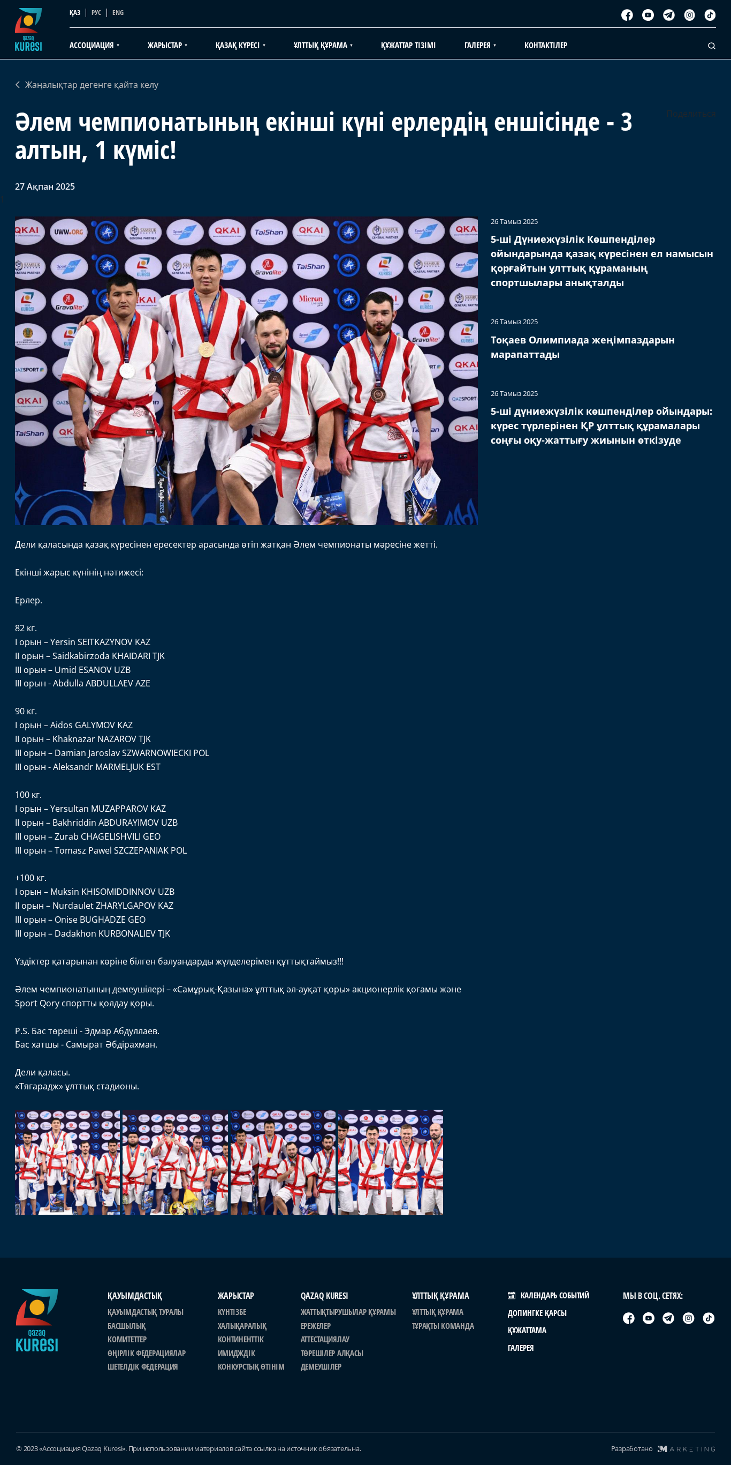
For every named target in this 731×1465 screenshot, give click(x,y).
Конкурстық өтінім (251, 1366)
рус (96, 12)
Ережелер (316, 1325)
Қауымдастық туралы (146, 1311)
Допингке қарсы (537, 1312)
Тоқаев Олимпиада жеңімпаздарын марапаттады (583, 347)
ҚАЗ (75, 12)
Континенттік (241, 1339)
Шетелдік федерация (143, 1366)
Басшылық (127, 1325)
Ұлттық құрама (437, 1311)
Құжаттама (527, 1330)
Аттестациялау (325, 1339)
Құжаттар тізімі (408, 45)
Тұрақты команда (443, 1325)
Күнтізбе (232, 1311)
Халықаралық (242, 1325)
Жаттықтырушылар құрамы (348, 1311)
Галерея (521, 1347)
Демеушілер (321, 1366)
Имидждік (236, 1353)
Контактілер (545, 45)
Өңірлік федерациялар (146, 1353)
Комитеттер (127, 1339)
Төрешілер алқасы (332, 1353)
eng (118, 12)
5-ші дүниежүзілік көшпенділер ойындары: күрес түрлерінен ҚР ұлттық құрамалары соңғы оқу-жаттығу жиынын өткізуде (601, 425)
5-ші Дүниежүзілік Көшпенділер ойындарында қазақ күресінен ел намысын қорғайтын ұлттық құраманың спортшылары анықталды (602, 261)
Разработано (632, 1448)
